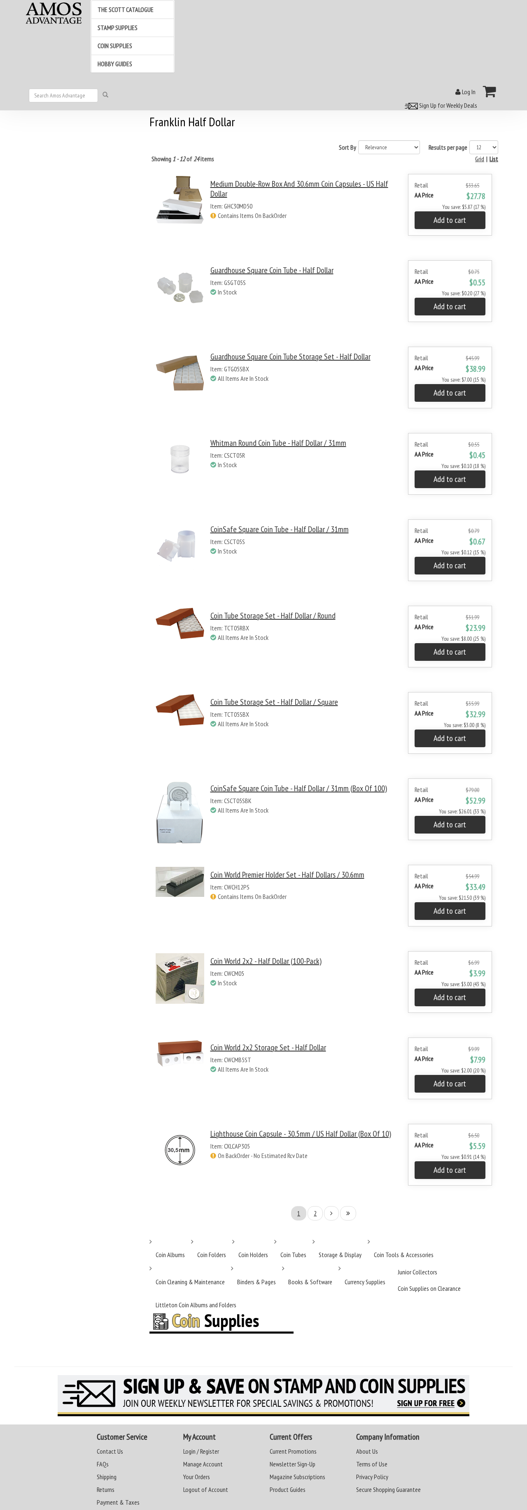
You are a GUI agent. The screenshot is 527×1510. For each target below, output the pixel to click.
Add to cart (450, 220)
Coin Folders (211, 1255)
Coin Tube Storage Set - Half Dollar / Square (274, 702)
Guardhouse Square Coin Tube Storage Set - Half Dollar (290, 356)
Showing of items (183, 159)
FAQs (103, 1464)
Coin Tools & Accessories (404, 1255)
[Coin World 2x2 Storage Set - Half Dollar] (180, 1076)
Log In (468, 92)
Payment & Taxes (118, 1502)
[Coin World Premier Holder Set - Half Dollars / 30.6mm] (180, 903)
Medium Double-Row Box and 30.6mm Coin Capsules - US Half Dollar (299, 188)
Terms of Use (371, 1464)
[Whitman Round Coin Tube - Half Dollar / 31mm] (180, 471)
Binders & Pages (256, 1282)
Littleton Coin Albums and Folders (196, 1305)
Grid (479, 159)
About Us (367, 1451)
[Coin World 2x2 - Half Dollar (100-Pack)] (180, 989)
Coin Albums (170, 1255)
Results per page (448, 147)
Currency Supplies (365, 1282)
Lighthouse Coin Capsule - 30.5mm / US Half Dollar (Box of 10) (300, 1133)
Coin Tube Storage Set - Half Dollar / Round (273, 615)
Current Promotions (293, 1451)
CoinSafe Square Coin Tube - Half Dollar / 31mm (279, 529)
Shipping (107, 1477)
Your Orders (196, 1477)
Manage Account (203, 1464)
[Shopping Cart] (490, 91)
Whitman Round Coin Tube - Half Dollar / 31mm (278, 443)
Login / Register (201, 1451)
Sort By (347, 147)
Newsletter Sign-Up (292, 1464)
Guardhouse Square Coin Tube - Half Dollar (271, 270)
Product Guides (287, 1489)
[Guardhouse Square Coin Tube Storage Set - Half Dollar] (180, 385)
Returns (105, 1489)
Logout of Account (205, 1489)
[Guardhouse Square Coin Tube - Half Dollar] (180, 298)
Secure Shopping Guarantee (388, 1489)
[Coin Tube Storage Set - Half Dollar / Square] (180, 730)
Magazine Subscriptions (297, 1477)
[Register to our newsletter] (263, 1395)
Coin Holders (253, 1255)
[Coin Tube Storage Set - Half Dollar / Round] (180, 644)
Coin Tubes (293, 1255)
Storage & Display (340, 1255)
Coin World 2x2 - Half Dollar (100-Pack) (266, 961)
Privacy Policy (372, 1477)
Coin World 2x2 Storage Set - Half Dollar (268, 1047)
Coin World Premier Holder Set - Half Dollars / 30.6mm (287, 874)
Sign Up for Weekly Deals (447, 105)
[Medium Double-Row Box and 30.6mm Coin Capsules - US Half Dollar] (180, 212)
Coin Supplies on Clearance (429, 1288)
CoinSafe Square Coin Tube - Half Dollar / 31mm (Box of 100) (298, 788)
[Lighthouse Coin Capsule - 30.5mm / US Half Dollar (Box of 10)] (180, 1162)
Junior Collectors (417, 1272)
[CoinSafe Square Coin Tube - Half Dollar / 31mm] (180, 557)
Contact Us (110, 1451)
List (494, 159)
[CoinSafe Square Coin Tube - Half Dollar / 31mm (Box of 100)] (180, 816)
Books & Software (310, 1282)
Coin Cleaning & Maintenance (190, 1282)
